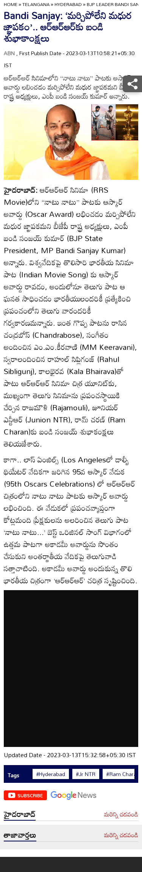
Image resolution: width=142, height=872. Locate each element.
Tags (13, 775)
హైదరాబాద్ (20, 814)
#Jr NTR (85, 774)
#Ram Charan (123, 774)
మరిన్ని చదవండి (121, 814)
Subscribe (30, 795)
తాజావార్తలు (20, 835)
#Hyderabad (50, 774)
